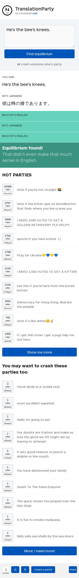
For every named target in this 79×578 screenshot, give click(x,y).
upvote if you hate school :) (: (39, 239)
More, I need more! (39, 551)
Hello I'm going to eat (33, 419)
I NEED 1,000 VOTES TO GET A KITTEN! (47, 271)
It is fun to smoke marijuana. (39, 519)
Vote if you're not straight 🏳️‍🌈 (39, 189)
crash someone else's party (41, 64)
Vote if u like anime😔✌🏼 (35, 321)
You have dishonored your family (42, 470)
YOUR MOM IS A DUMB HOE (38, 387)
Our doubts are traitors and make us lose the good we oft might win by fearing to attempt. (45, 436)
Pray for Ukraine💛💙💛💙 (37, 255)
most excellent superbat (36, 403)
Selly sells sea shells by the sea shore (45, 536)
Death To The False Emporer (39, 487)
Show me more (39, 352)
